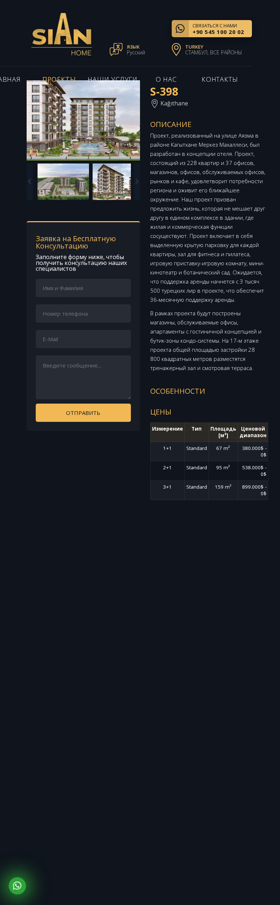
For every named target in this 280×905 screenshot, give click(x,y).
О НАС (166, 79)
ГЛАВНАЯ (231, 791)
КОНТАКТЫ (220, 79)
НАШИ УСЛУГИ (112, 79)
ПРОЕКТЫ (59, 79)
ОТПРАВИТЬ (83, 412)
